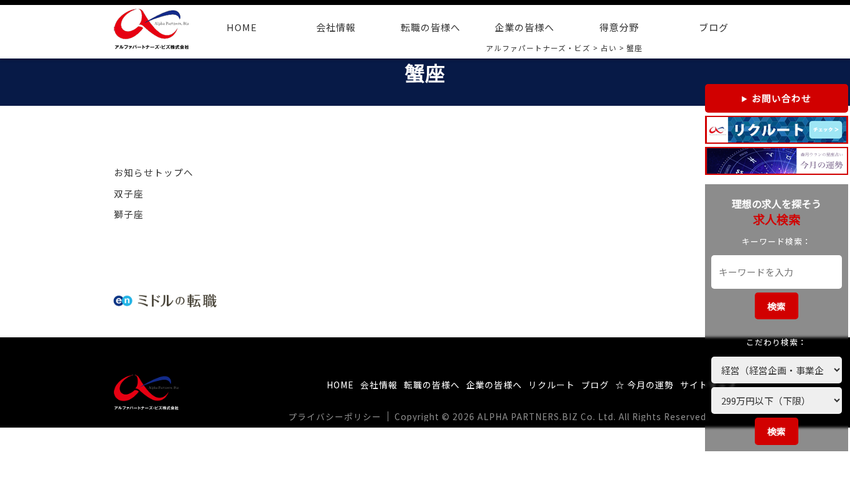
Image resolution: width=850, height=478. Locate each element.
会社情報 (336, 27)
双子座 (129, 193)
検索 (776, 305)
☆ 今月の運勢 (644, 384)
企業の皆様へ (524, 27)
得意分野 (619, 27)
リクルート (551, 384)
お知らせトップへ (154, 172)
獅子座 (129, 213)
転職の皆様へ (430, 27)
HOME (242, 27)
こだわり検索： (776, 342)
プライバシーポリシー (334, 416)
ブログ (714, 27)
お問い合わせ (781, 98)
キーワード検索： (776, 241)
